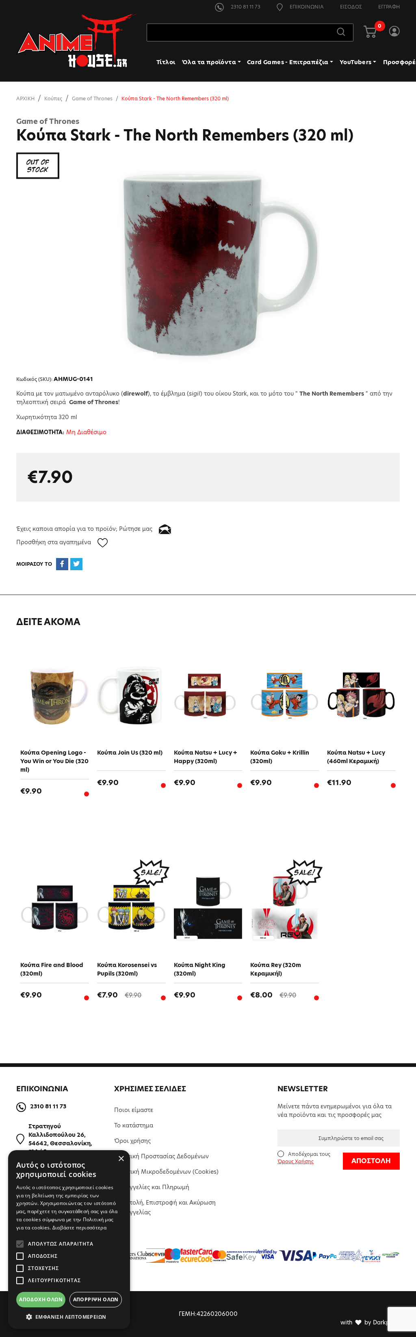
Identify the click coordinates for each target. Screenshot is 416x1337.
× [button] (121, 1159)
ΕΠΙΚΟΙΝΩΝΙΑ (306, 6)
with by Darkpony (370, 1322)
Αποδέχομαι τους (303, 1158)
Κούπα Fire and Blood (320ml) (51, 969)
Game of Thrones (92, 98)
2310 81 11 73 (245, 6)
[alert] (69, 1239)
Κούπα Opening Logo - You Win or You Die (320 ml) (54, 761)
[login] (394, 32)
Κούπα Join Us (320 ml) (129, 753)
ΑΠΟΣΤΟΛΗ (371, 1161)
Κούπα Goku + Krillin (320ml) (279, 757)
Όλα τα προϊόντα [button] (209, 62)
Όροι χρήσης (132, 1141)
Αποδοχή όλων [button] (41, 1299)
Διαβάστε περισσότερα (79, 1227)
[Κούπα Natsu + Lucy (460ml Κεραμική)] (361, 695)
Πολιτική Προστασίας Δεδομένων (161, 1156)
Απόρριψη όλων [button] (96, 1299)
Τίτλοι (165, 62)
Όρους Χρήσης (295, 1161)
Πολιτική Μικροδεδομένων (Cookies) (166, 1172)
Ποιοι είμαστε (133, 1110)
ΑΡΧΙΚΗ (25, 98)
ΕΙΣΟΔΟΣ (351, 6)
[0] (370, 32)
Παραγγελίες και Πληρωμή (151, 1187)
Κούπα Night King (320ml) (199, 969)
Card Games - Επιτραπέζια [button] (288, 62)
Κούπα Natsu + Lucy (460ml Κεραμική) (356, 757)
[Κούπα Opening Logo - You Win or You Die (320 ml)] (54, 695)
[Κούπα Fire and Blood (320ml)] (54, 908)
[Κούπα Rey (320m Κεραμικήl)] (284, 908)
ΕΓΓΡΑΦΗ (389, 6)
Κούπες (53, 98)
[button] (69, 1317)
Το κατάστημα (133, 1125)
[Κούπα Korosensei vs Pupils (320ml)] (131, 908)
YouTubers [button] (356, 62)
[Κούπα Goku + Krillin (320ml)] (284, 695)
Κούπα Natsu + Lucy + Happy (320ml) (205, 757)
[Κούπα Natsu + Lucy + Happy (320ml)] (208, 695)
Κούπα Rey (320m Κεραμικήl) (275, 969)
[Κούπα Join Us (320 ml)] (131, 695)
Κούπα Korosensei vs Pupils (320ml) (127, 969)
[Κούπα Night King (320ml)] (208, 908)
